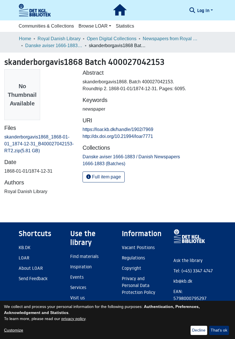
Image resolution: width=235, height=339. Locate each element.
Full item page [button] (106, 176)
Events (77, 277)
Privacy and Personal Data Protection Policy (138, 285)
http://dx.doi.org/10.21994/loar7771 (118, 136)
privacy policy (73, 318)
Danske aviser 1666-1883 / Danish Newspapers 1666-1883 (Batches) (54, 45)
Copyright (131, 268)
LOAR (24, 258)
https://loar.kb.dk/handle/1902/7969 (118, 129)
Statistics (125, 26)
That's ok (219, 330)
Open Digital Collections (111, 38)
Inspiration (81, 266)
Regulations (133, 258)
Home (25, 38)
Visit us (77, 298)
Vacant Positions (138, 247)
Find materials (84, 256)
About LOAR (31, 268)
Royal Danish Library (59, 38)
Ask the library (188, 260)
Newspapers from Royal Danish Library (171, 38)
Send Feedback (33, 278)
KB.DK (24, 247)
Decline (198, 330)
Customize (13, 330)
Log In (203, 10)
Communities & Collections (46, 26)
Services (78, 287)
